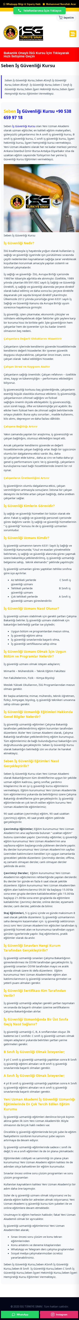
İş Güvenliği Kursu (36, 111)
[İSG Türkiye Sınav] (23, 33)
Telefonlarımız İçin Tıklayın (42, 10)
